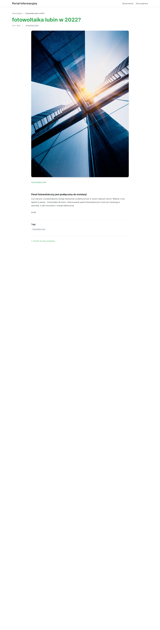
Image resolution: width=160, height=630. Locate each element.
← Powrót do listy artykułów (43, 241)
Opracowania (127, 3)
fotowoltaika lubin (32, 25)
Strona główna (142, 3)
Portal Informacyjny (24, 3)
